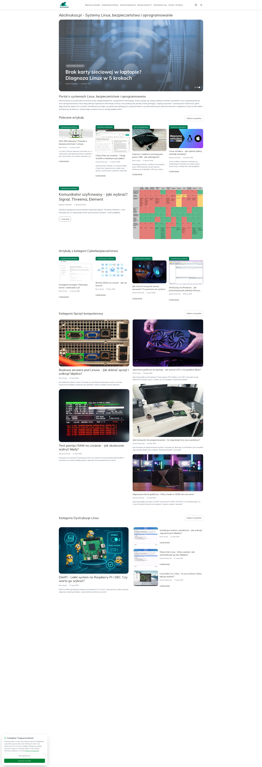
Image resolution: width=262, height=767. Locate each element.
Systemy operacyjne (105, 127)
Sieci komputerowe (75, 66)
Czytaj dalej (65, 219)
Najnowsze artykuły (92, 5)
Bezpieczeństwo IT (144, 5)
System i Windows (176, 5)
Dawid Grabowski (71, 84)
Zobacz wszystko (194, 118)
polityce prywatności (32, 751)
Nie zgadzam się (24, 756)
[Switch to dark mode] (201, 5)
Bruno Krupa (63, 147)
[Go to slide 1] (195, 87)
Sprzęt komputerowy (128, 5)
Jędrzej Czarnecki (175, 157)
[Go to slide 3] (199, 87)
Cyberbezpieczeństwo (110, 5)
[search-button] (196, 5)
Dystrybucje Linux (160, 5)
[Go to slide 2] (197, 87)
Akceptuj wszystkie (24, 761)
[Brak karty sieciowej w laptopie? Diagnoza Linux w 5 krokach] (131, 55)
